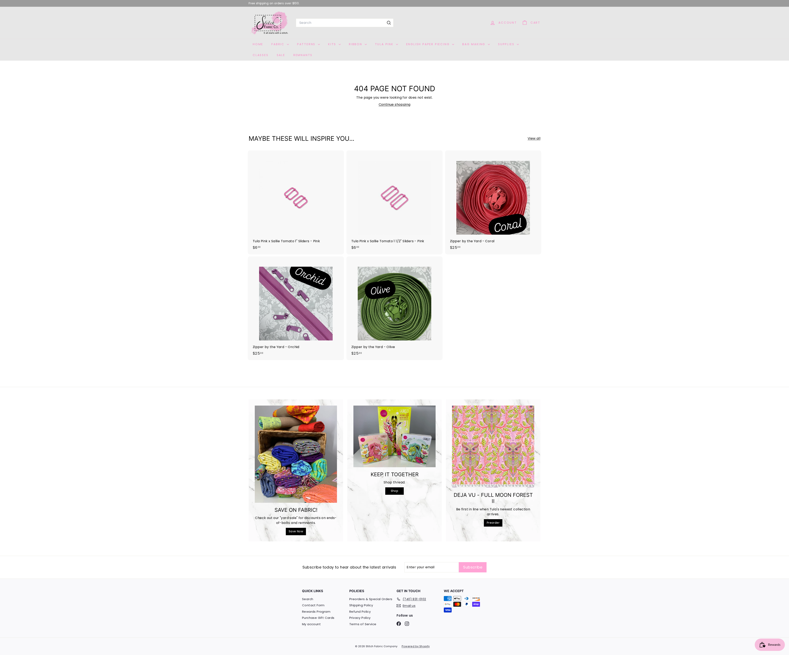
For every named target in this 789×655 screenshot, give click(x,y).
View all (534, 138)
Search (307, 599)
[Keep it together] (394, 436)
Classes (261, 55)
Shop (394, 491)
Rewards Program (316, 611)
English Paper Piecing (428, 44)
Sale (281, 55)
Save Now (296, 531)
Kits (333, 44)
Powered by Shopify (416, 646)
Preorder (493, 523)
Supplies (507, 44)
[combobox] (344, 22)
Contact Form (313, 605)
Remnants (303, 55)
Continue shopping (395, 104)
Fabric (278, 44)
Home (258, 44)
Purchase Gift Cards (318, 618)
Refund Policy (360, 611)
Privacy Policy (360, 618)
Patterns (307, 44)
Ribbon (356, 44)
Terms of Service (362, 624)
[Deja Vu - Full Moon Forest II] (493, 447)
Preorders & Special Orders (370, 599)
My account (311, 624)
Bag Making (474, 44)
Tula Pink (385, 44)
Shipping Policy (361, 605)
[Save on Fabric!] (296, 454)
